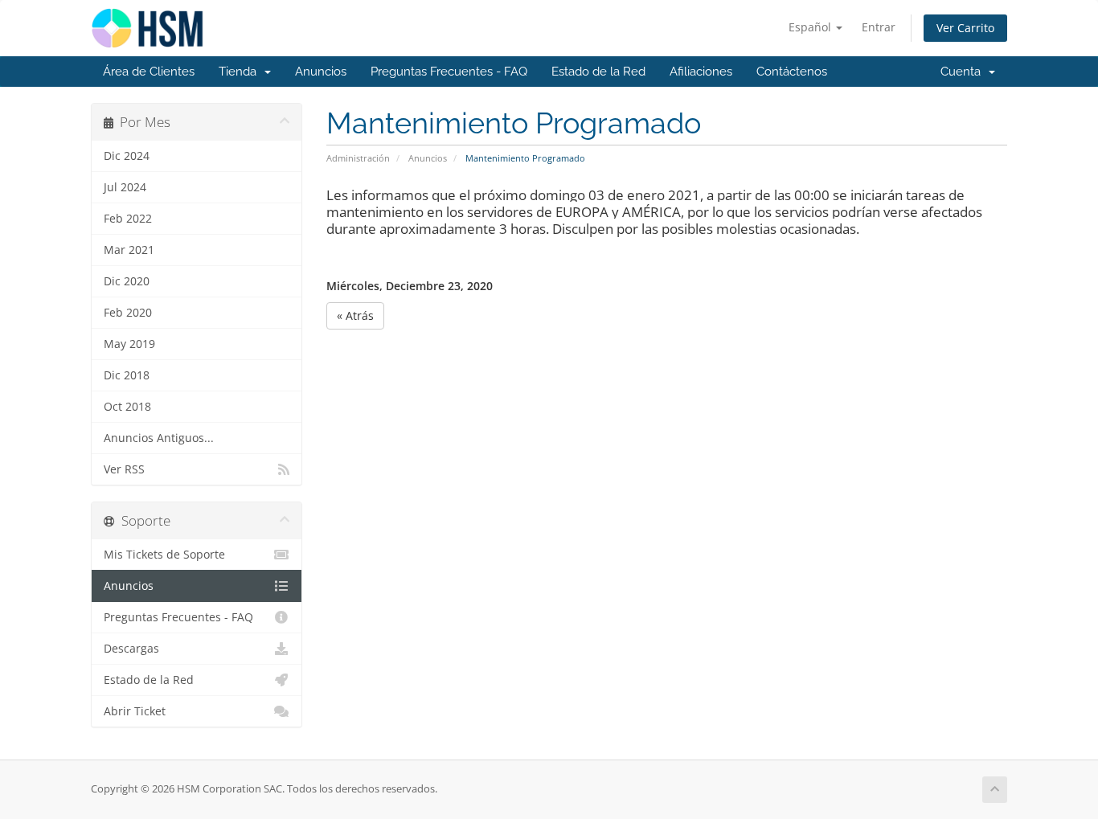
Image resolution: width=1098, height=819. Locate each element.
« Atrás (355, 315)
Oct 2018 (127, 406)
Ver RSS (124, 469)
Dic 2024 (127, 156)
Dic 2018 (127, 375)
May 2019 (129, 344)
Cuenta (963, 71)
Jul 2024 (125, 187)
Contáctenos (791, 71)
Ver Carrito (965, 27)
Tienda (241, 71)
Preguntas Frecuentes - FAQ (449, 71)
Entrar (878, 27)
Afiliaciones (701, 71)
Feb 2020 (128, 312)
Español (811, 27)
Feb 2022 (128, 218)
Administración (358, 158)
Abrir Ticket (135, 711)
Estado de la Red (598, 71)
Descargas (131, 648)
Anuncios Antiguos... (159, 438)
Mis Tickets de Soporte (164, 554)
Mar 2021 (129, 250)
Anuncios (320, 71)
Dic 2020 (127, 281)
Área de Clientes (149, 71)
